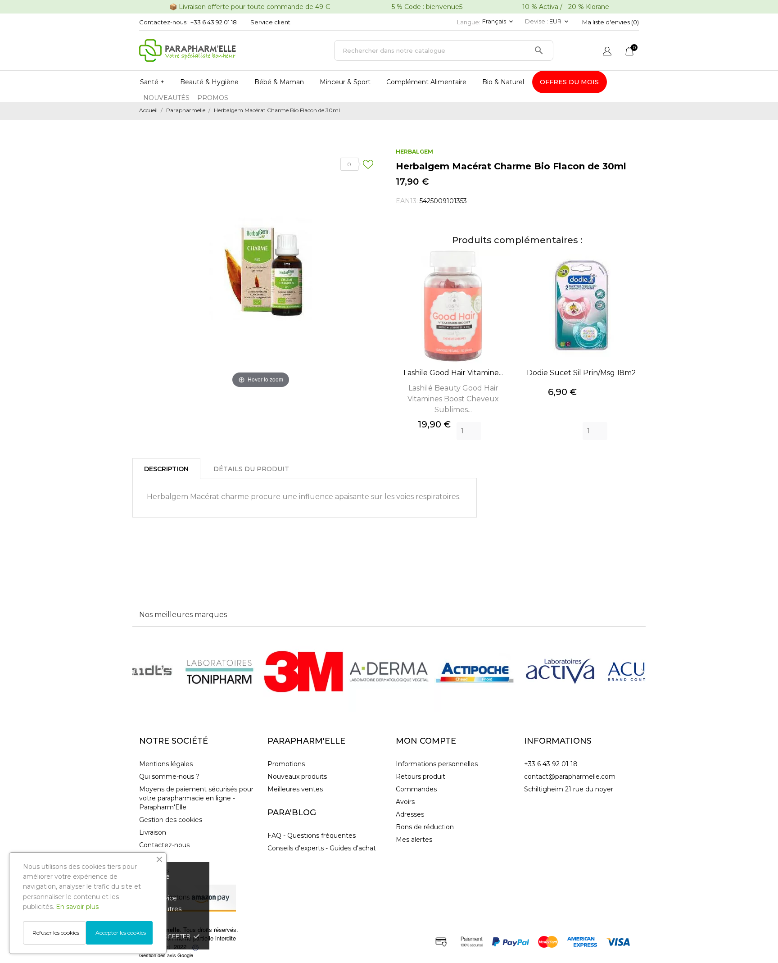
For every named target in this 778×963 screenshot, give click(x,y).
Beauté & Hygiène (209, 82)
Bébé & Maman (279, 82)
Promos (212, 98)
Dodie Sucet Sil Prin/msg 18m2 (581, 372)
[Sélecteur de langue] (607, 52)
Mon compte (426, 741)
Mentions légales (166, 764)
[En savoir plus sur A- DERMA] (389, 671)
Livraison (152, 832)
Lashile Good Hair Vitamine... (453, 372)
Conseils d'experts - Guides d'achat (321, 848)
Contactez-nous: (163, 22)
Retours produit (420, 776)
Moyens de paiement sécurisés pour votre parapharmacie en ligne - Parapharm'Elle (196, 798)
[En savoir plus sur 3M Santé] (303, 671)
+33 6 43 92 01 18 (213, 22)
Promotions (286, 764)
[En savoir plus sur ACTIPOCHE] (474, 671)
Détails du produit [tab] (251, 469)
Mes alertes (414, 840)
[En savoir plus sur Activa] (560, 671)
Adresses (410, 814)
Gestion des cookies (170, 820)
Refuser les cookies (55, 932)
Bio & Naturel (503, 82)
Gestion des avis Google (166, 954)
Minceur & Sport (345, 82)
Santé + (152, 82)
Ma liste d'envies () (610, 22)
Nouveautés (166, 98)
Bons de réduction (425, 827)
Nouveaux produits (297, 776)
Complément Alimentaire (426, 82)
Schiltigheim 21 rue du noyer (568, 789)
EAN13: (407, 201)
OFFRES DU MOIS (569, 82)
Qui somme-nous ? (169, 776)
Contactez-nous (164, 845)
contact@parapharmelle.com (569, 776)
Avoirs (405, 802)
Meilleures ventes (295, 789)
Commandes (416, 789)
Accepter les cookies (120, 932)
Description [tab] (166, 469)
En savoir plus (77, 907)
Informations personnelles (437, 764)
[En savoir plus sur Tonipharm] (217, 671)
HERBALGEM (414, 151)
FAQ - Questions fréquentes (311, 835)
